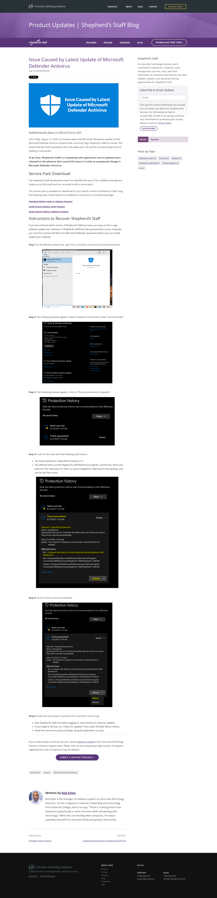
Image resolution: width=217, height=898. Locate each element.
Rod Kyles (69, 793)
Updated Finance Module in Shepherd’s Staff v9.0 (104, 840)
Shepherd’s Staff (147, 158)
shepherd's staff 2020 (149, 163)
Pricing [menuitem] (108, 42)
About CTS (33, 876)
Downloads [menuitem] (105, 881)
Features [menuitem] (91, 42)
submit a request (85, 741)
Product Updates (170, 163)
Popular (155, 139)
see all (141, 168)
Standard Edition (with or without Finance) (50, 201)
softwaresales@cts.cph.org (174, 878)
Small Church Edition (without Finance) (49, 211)
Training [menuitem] (125, 42)
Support (47, 772)
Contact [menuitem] (153, 6)
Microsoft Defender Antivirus (65, 772)
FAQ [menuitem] (103, 884)
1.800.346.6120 (143, 875)
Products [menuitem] (112, 6)
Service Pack (35, 772)
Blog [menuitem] (140, 6)
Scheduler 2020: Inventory (40, 840)
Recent (143, 139)
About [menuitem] (129, 6)
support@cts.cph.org (145, 878)
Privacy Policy (164, 123)
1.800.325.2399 (169, 875)
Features (164, 158)
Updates (176, 158)
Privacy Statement (47, 876)
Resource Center (175, 7)
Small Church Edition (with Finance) (47, 206)
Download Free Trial (169, 42)
